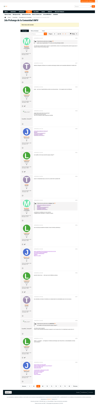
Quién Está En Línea (26, 14)
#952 (76, 176)
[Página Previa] (63, 34)
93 (69, 386)
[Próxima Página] (65, 34)
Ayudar (78, 392)
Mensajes (24, 30)
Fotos (43, 30)
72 (56, 386)
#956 (76, 272)
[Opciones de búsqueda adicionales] (91, 6)
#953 (76, 200)
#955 (76, 249)
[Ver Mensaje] (53, 41)
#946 (76, 38)
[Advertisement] (12, 46)
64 (38, 386)
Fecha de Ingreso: (25, 53)
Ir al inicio (90, 392)
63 (33, 386)
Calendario (55, 14)
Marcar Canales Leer (37, 14)
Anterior (24, 386)
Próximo (75, 386)
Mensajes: (24, 54)
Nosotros (13, 11)
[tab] (25, 31)
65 (42, 386)
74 (65, 386)
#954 (76, 225)
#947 (76, 63)
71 (51, 386)
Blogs (43, 11)
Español (7, 392)
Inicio (6, 11)
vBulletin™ (49, 399)
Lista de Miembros (47, 14)
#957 (76, 296)
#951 (76, 152)
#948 (76, 87)
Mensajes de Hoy (16, 14)
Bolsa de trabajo (59, 11)
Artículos (21, 11)
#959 (76, 338)
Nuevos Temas (8, 14)
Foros (28, 11)
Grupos (50, 11)
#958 (76, 320)
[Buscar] (93, 6)
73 (60, 386)
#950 (76, 128)
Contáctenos (84, 392)
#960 (76, 362)
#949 (76, 110)
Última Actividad (34, 30)
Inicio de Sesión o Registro (87, 1)
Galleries (36, 11)
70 (47, 386)
